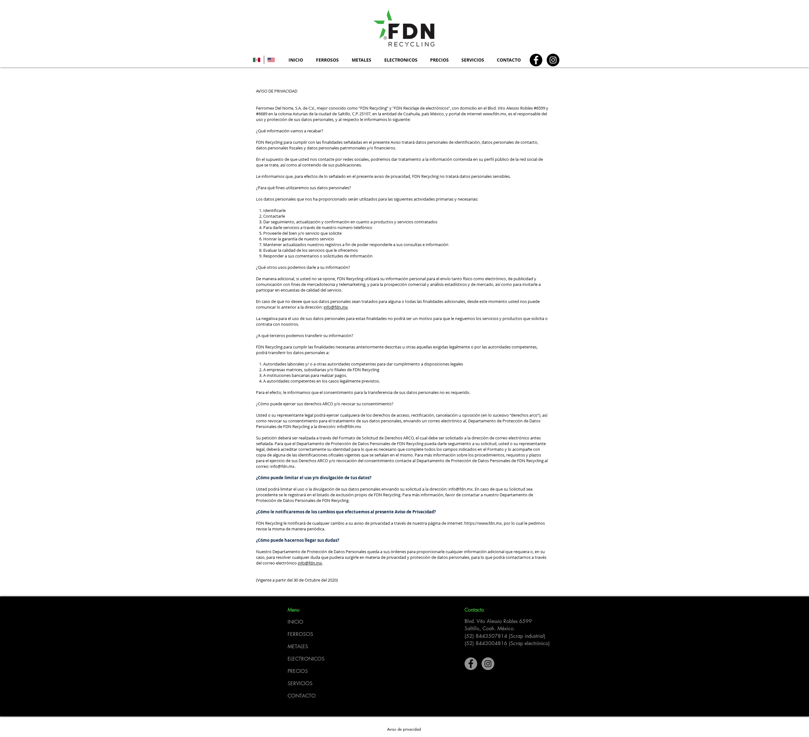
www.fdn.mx (494, 114)
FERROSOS (300, 634)
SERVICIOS (300, 683)
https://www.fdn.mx (483, 523)
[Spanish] (257, 60)
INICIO (295, 622)
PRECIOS (298, 671)
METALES (298, 646)
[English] (271, 60)
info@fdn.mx (336, 307)
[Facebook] (536, 60)
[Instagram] (553, 60)
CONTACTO (302, 695)
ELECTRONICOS (306, 658)
